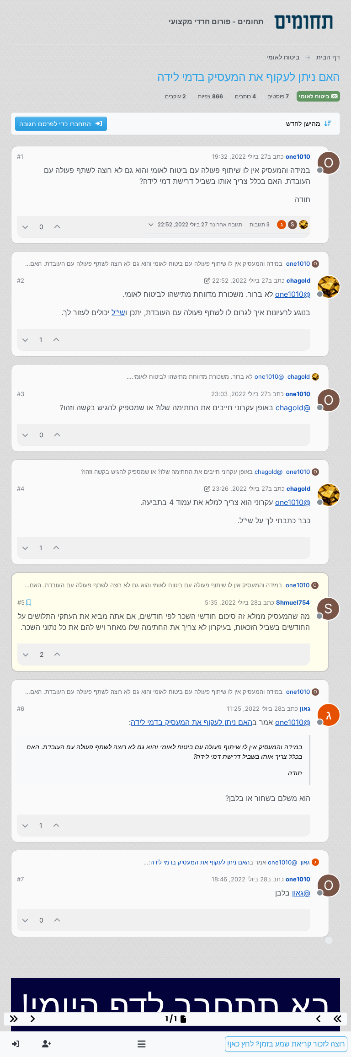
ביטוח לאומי (315, 96)
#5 (21, 602)
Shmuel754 (293, 602)
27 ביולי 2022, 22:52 (240, 280)
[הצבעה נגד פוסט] (25, 227)
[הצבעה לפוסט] (57, 227)
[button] (142, 1044)
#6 (20, 708)
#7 (20, 879)
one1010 (298, 156)
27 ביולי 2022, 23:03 (239, 393)
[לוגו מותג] (303, 22)
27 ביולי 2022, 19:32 (239, 156)
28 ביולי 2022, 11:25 (254, 708)
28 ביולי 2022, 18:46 (239, 879)
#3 (20, 393)
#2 (20, 280)
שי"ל (118, 312)
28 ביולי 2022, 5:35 (231, 602)
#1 (20, 156)
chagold (298, 280)
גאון (305, 708)
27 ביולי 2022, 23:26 (240, 488)
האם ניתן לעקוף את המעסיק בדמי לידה (191, 722)
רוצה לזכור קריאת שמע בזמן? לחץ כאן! (286, 1044)
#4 (20, 488)
